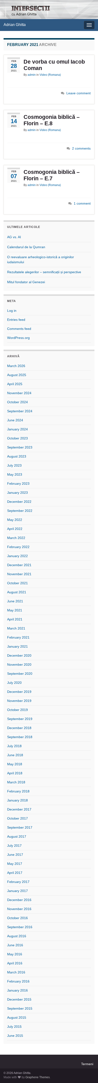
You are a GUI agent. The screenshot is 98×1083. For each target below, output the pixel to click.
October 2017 (17, 818)
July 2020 (14, 683)
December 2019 (19, 692)
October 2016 (17, 918)
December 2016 (19, 900)
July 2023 (14, 465)
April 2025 (14, 384)
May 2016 (14, 954)
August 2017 (16, 836)
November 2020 (19, 664)
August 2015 (16, 1017)
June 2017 (15, 854)
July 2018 (14, 746)
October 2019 (17, 710)
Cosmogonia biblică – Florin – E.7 (52, 175)
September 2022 (19, 511)
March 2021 (16, 628)
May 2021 (14, 610)
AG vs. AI (14, 237)
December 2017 (19, 809)
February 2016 (18, 981)
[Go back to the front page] (49, 9)
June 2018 (15, 755)
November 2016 (19, 909)
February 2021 (18, 637)
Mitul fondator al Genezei (26, 282)
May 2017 (14, 864)
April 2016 (14, 963)
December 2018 (19, 728)
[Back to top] (87, 1072)
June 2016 (15, 945)
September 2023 (19, 447)
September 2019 (19, 719)
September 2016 (19, 927)
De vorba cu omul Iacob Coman (54, 65)
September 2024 (19, 411)
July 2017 (14, 845)
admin (32, 74)
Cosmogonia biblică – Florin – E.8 (52, 120)
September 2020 (19, 673)
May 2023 (14, 474)
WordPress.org (18, 338)
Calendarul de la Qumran (26, 247)
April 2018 (14, 773)
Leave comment (78, 93)
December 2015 (19, 999)
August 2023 (16, 456)
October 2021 (17, 583)
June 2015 (15, 1036)
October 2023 (17, 438)
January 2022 (17, 556)
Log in (11, 310)
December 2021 (19, 565)
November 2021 (19, 574)
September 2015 (19, 1008)
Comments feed (19, 329)
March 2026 (16, 366)
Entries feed (16, 320)
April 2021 (14, 619)
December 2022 (19, 502)
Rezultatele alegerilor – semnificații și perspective (44, 272)
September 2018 (19, 737)
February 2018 (18, 791)
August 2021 (16, 592)
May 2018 (14, 764)
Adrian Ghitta (15, 25)
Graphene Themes (37, 1077)
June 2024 (15, 420)
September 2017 (19, 827)
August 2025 (16, 375)
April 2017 (14, 873)
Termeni (87, 1064)
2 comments (81, 148)
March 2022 (16, 538)
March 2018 (16, 782)
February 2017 (18, 882)
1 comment (82, 203)
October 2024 (17, 402)
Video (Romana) (50, 74)
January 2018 (17, 800)
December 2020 (19, 655)
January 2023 (17, 492)
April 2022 (14, 529)
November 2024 (19, 393)
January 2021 (17, 646)
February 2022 (18, 547)
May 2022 (14, 520)
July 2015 (14, 1026)
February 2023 (18, 483)
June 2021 (15, 601)
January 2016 (17, 990)
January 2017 (17, 891)
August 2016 (16, 936)
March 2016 (16, 972)
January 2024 (17, 429)
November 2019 (19, 701)
